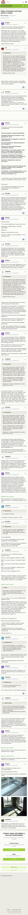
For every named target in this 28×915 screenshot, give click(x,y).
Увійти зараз (14, 859)
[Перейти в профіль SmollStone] (2, 820)
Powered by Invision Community (14, 912)
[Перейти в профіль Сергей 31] (2, 506)
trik (6, 47)
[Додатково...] (25, 23)
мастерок (7, 91)
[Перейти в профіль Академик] (2, 272)
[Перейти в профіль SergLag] (2, 23)
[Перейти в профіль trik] (2, 48)
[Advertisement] (12, 116)
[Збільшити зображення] (17, 232)
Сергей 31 (7, 505)
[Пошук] (23, 2)
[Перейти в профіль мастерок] (2, 92)
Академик (8, 271)
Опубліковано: (12, 24)
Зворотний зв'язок (16, 909)
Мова (8, 909)
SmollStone (8, 819)
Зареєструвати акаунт (14, 849)
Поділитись (14, 867)
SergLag (6, 15)
